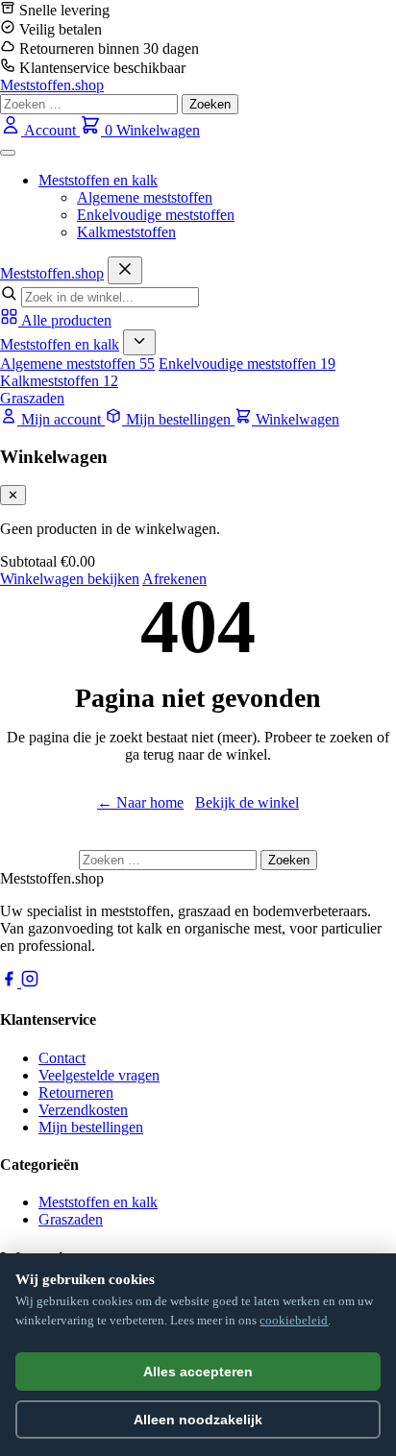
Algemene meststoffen (144, 197)
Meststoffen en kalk (98, 180)
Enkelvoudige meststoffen (156, 214)
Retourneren (75, 1092)
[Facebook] (10, 982)
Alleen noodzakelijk (198, 1419)
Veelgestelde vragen (99, 1075)
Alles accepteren (198, 1371)
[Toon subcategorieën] (139, 342)
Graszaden (32, 398)
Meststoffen (52, 273)
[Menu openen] (7, 153)
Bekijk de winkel (247, 802)
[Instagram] (29, 982)
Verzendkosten (83, 1110)
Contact (62, 1058)
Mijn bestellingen (90, 1127)
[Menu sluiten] (125, 270)
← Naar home (140, 802)
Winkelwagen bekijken (69, 578)
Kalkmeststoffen (126, 232)
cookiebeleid (294, 1320)
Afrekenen (174, 578)
